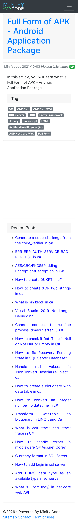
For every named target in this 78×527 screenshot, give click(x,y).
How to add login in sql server (40, 464)
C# (72, 66)
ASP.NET (23, 108)
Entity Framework (51, 115)
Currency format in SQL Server (41, 456)
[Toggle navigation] (69, 7)
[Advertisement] (39, 180)
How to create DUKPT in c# (38, 279)
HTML (45, 121)
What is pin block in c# (34, 302)
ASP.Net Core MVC (21, 133)
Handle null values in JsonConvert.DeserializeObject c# (43, 372)
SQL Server (16, 115)
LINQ (32, 115)
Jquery (14, 121)
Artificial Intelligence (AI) (26, 127)
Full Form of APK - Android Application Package (38, 36)
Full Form (44, 133)
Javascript (30, 121)
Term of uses (44, 517)
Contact (25, 517)
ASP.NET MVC (42, 108)
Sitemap (10, 517)
